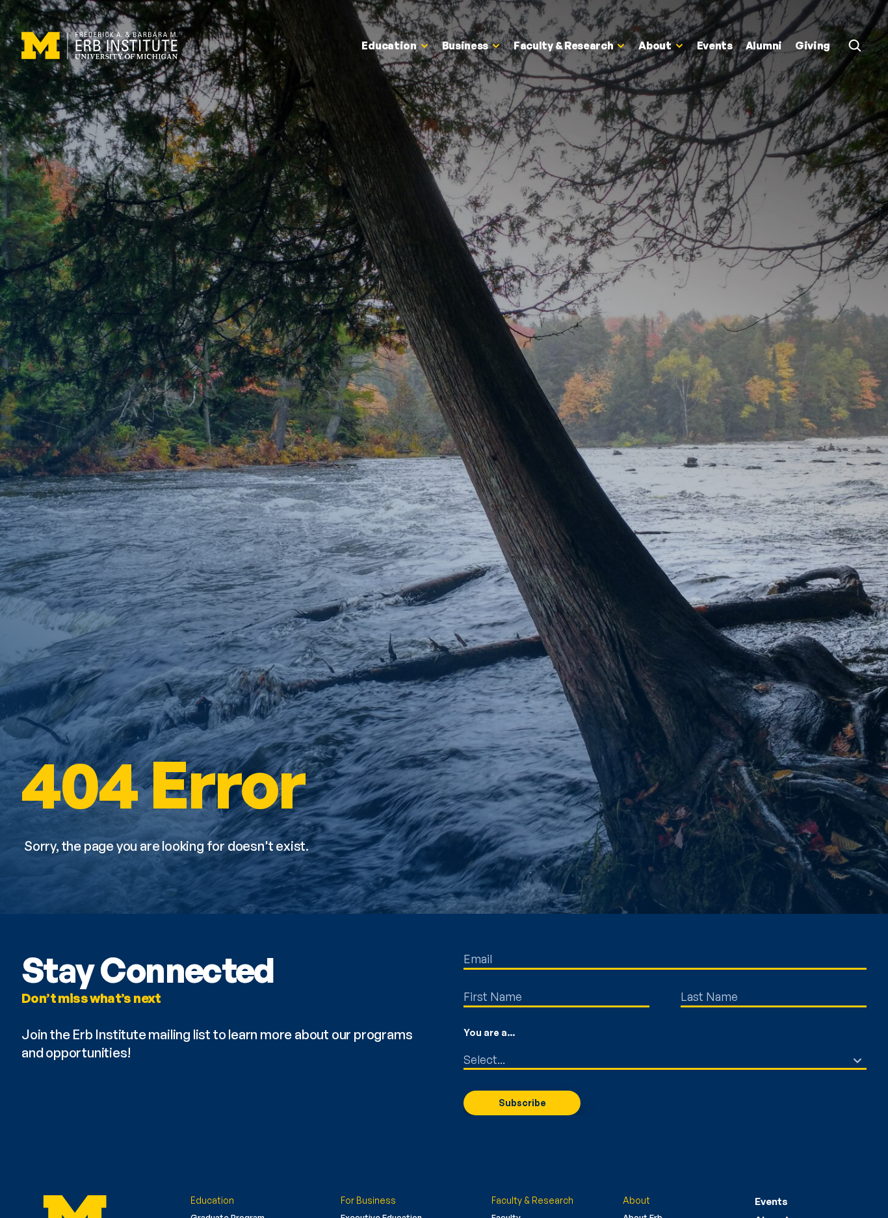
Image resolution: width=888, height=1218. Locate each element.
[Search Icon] (855, 45)
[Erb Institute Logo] (99, 46)
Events (771, 1201)
